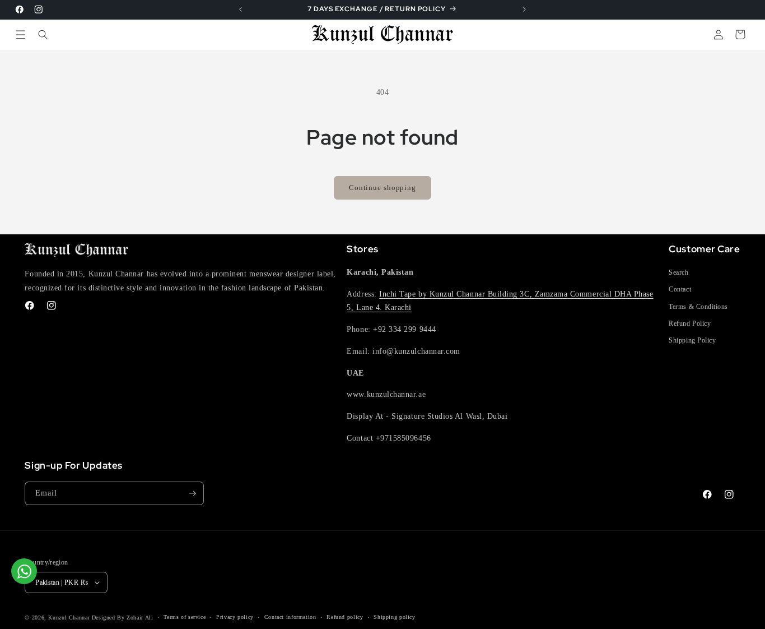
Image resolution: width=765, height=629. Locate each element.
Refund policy (344, 617)
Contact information (290, 617)
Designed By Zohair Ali (122, 617)
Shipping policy (394, 617)
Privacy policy (235, 617)
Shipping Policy (692, 340)
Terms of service (185, 617)
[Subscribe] (192, 493)
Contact (680, 289)
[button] (21, 34)
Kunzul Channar (69, 617)
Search (678, 272)
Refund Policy (690, 323)
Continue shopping (382, 187)
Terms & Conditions (698, 307)
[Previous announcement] (240, 9)
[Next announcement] (524, 9)
